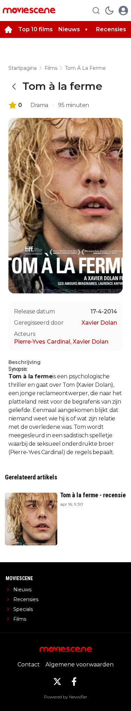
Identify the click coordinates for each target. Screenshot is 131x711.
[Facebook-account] (74, 681)
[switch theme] (109, 10)
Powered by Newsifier (65, 696)
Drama (39, 105)
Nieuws (69, 29)
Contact (28, 664)
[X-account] (57, 681)
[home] (8, 29)
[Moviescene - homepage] (29, 10)
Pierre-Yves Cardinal (42, 341)
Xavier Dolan (99, 322)
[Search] (96, 10)
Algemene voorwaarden (79, 664)
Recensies (111, 29)
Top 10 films (35, 29)
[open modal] (123, 10)
